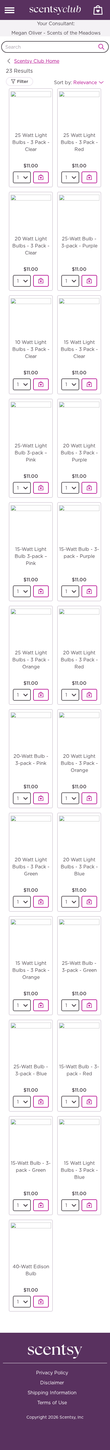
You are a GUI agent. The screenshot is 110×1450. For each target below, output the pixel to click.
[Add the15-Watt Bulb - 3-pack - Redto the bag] (89, 1102)
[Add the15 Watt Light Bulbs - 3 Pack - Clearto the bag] (89, 384)
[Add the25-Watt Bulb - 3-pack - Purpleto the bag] (89, 281)
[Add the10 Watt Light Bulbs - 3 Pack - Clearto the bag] (41, 384)
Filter (22, 81)
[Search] (103, 47)
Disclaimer (52, 1382)
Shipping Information (52, 1392)
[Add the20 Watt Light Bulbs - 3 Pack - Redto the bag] (89, 695)
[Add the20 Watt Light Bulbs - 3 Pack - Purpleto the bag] (89, 488)
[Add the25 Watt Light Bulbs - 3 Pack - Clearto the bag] (41, 177)
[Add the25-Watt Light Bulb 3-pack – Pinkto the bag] (41, 488)
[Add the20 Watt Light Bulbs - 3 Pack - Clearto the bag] (41, 281)
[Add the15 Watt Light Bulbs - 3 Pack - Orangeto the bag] (41, 1005)
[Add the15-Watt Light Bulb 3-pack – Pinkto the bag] (41, 591)
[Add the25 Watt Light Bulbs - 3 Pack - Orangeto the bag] (41, 695)
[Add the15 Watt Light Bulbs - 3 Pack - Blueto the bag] (89, 1205)
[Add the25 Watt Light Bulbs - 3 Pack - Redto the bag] (89, 177)
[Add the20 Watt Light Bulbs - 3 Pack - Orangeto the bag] (89, 798)
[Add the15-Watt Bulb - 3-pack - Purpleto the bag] (89, 591)
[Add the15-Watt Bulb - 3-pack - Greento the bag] (41, 1205)
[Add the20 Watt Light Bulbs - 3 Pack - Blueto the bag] (89, 902)
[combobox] (55, 47)
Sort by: (75, 82)
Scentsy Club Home (36, 61)
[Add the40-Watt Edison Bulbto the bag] (41, 1302)
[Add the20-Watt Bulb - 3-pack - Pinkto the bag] (41, 798)
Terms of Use (52, 1402)
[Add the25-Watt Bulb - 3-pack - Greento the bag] (89, 1005)
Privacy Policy (52, 1372)
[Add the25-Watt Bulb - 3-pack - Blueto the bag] (41, 1102)
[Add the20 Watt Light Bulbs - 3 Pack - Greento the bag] (41, 902)
